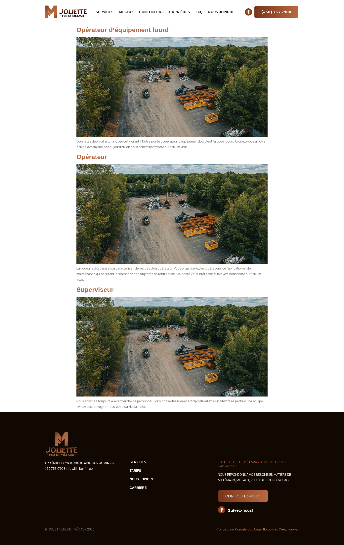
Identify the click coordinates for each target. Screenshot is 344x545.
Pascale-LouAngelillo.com (254, 529)
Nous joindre (221, 12)
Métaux (126, 12)
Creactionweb (289, 529)
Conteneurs (151, 12)
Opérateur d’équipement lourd (122, 29)
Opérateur (91, 156)
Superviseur (94, 289)
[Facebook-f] (248, 12)
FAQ (199, 12)
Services (104, 12)
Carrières (179, 12)
